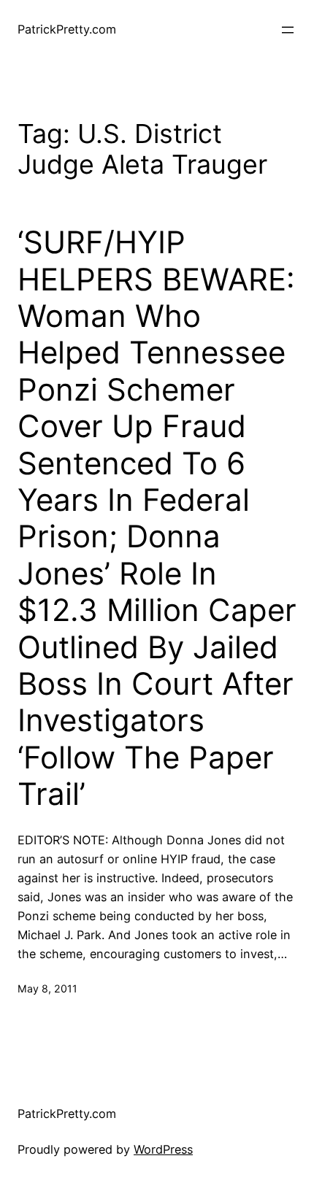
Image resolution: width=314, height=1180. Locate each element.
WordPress (163, 1149)
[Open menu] (287, 30)
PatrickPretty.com (67, 29)
